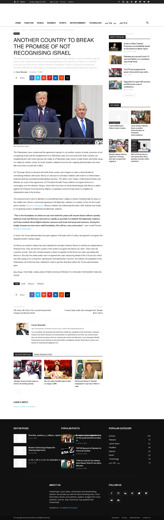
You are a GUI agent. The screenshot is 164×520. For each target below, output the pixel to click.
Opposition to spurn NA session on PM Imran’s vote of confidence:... (137, 84)
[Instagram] (123, 2)
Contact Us (146, 518)
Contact (70, 2)
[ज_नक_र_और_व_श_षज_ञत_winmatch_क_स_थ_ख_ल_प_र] (20, 463)
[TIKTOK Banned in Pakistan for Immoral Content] (67, 451)
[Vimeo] (140, 2)
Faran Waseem (21, 72)
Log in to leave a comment (24, 407)
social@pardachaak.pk (68, 507)
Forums (63, 2)
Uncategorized (114, 123)
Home (18, 23)
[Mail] (132, 2)
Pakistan (28, 23)
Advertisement (134, 518)
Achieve (23, 30)
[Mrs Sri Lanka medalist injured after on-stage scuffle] (58, 369)
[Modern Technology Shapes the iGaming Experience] (20, 450)
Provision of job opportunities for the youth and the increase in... (88, 437)
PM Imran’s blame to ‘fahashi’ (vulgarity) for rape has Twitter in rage (87, 383)
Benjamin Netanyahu (34, 205)
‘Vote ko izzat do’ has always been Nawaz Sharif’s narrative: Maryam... (88, 463)
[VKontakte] (144, 2)
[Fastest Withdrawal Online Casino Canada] (118, 117)
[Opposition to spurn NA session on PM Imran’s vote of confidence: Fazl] (115, 84)
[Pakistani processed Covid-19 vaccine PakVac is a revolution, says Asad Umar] (115, 59)
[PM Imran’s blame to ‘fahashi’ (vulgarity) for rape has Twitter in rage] (89, 369)
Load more (129, 95)
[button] (147, 23)
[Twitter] (136, 2)
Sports (62, 23)
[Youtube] (148, 2)
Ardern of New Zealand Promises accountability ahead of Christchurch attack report (137, 46)
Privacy (124, 518)
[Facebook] (119, 2)
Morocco (31, 284)
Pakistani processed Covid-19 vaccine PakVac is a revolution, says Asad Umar (137, 59)
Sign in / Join (54, 2)
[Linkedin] (127, 2)
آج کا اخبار (123, 23)
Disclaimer (115, 518)
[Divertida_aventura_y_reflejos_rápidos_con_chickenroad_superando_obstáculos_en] (20, 438)
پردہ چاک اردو (110, 23)
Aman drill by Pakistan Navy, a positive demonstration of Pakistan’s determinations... (139, 130)
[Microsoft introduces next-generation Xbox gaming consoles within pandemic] (141, 145)
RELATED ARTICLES (23, 355)
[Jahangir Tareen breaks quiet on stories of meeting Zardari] (28, 369)
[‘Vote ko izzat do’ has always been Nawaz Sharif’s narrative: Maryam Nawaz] (67, 463)
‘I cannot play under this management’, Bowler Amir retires (83, 311)
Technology (95, 23)
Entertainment (78, 23)
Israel (23, 284)
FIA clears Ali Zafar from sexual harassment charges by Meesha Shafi (32, 311)
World (40, 23)
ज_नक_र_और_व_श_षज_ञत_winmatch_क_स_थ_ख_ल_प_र (50, 460)
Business (51, 23)
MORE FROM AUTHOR (43, 355)
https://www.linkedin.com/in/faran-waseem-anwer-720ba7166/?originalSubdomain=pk (57, 328)
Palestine (40, 284)
